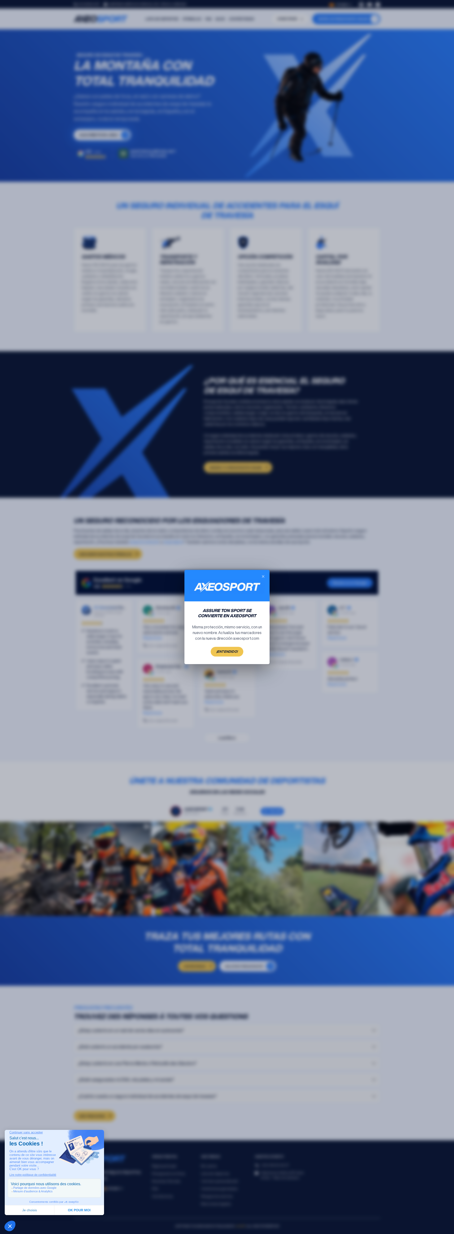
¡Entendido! (227, 651)
